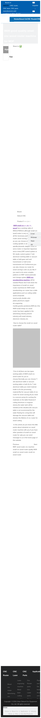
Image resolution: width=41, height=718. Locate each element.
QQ (32, 244)
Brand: (19, 212)
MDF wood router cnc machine (23, 447)
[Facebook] (27, 3)
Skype (32, 241)
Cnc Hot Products (27, 714)
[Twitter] (27, 5)
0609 (15, 225)
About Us (15, 711)
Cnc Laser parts (29, 693)
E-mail (33, 234)
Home (7, 711)
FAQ (16, 714)
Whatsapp (34, 237)
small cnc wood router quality (23, 449)
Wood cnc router (9, 687)
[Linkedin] (27, 8)
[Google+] (27, 11)
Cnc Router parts (29, 683)
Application (11, 57)
